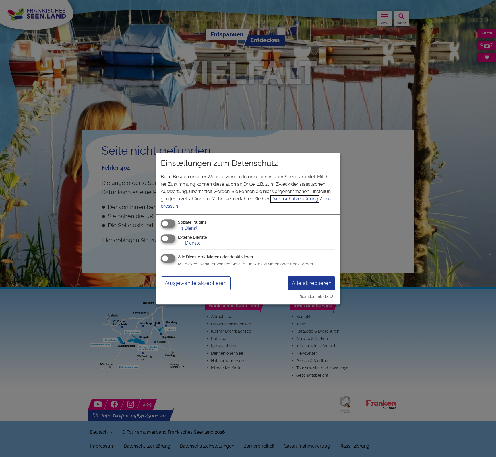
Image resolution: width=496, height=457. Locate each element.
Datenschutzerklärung (295, 199)
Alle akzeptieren (311, 283)
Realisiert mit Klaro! (316, 296)
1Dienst (187, 228)
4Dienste (189, 243)
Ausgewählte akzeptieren (195, 283)
